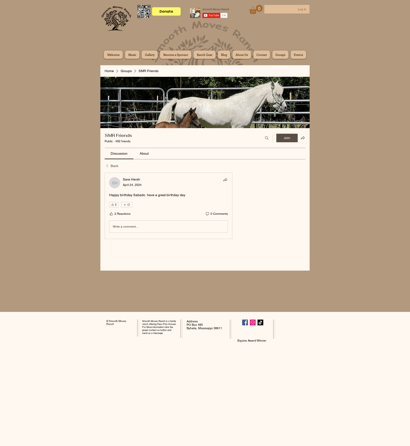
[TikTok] (260, 322)
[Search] (266, 138)
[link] (119, 153)
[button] (256, 9)
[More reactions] (126, 204)
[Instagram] (253, 322)
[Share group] (302, 137)
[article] (168, 206)
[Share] (225, 179)
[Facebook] (245, 322)
